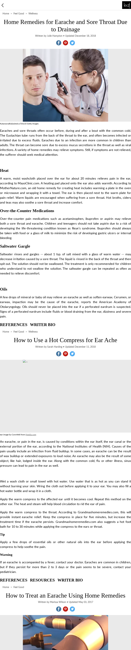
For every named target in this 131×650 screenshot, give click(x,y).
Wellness (33, 14)
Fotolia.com (31, 435)
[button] (58, 42)
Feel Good (18, 14)
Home (6, 14)
